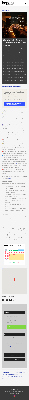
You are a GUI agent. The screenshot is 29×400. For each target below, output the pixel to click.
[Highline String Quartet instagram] (14, 396)
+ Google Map (11, 346)
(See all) (15, 50)
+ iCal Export (14, 359)
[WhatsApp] (14, 299)
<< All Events (5, 10)
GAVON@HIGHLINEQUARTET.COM (14, 391)
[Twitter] (7, 299)
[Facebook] (3, 299)
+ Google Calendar (14, 355)
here (21, 130)
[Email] (10, 299)
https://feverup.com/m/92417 (16, 327)
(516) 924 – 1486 (14, 393)
